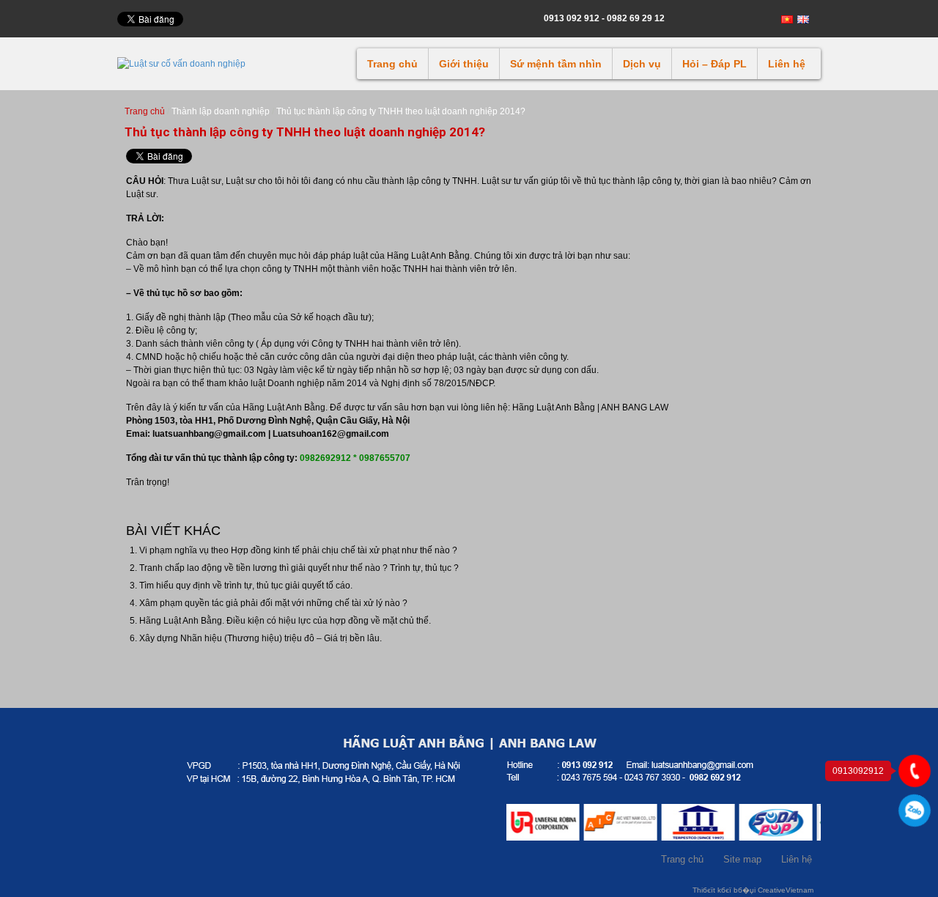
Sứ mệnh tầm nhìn (556, 64)
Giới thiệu (464, 64)
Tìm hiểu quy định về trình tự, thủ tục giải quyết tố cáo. (245, 585)
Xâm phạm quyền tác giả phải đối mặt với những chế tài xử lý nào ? (273, 603)
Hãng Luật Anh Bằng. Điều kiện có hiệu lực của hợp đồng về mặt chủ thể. (285, 621)
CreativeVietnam (785, 890)
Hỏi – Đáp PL (714, 64)
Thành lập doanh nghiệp (220, 111)
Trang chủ (392, 64)
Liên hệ (786, 64)
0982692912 (914, 811)
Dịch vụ (642, 64)
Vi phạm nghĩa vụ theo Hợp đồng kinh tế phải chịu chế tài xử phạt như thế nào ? (298, 550)
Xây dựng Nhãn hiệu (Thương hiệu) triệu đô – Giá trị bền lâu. (260, 638)
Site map (742, 859)
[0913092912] (914, 771)
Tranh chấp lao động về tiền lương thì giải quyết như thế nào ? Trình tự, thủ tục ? (299, 568)
